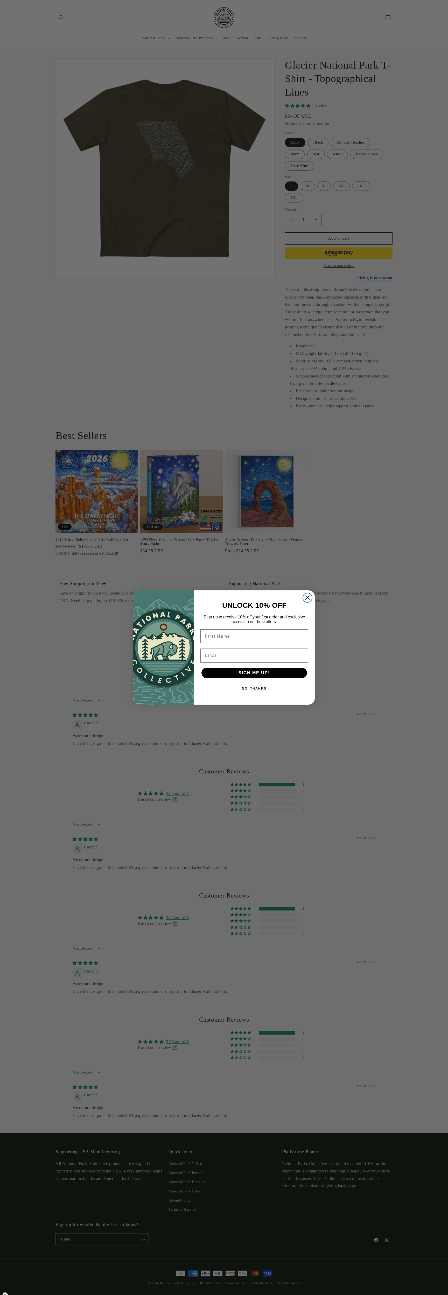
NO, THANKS (254, 688)
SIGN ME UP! (254, 673)
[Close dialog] (307, 597)
